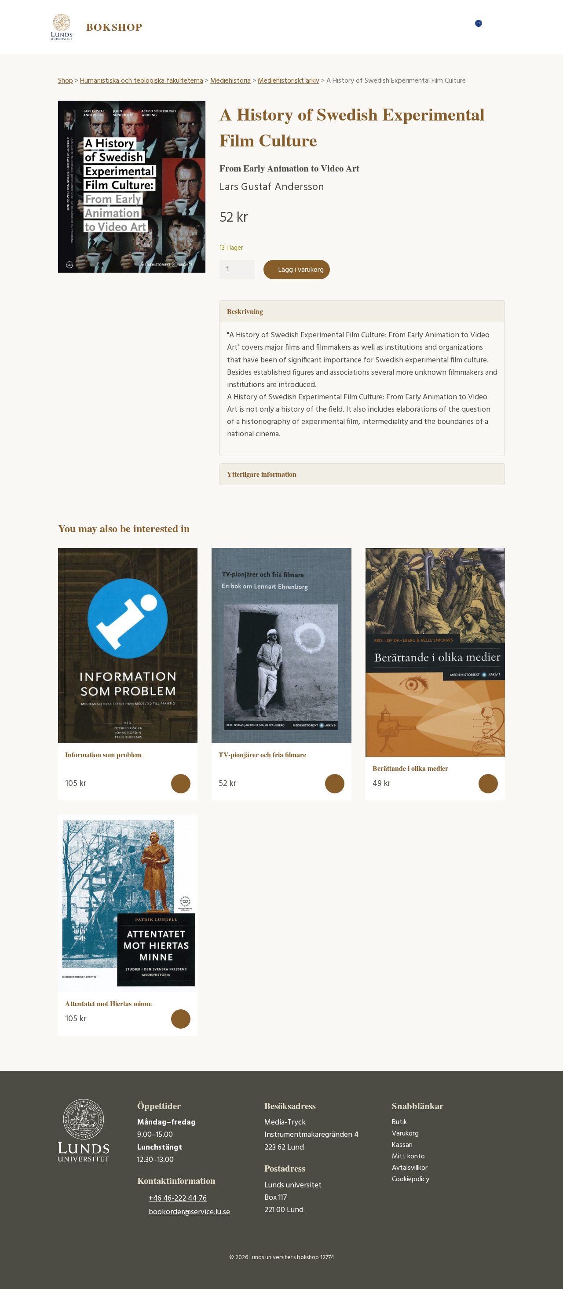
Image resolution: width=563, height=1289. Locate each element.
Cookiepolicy (410, 1179)
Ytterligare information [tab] (261, 474)
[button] (180, 783)
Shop (65, 81)
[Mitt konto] (492, 27)
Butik (399, 1122)
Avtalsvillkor (410, 1168)
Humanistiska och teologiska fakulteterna (141, 81)
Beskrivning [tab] (245, 311)
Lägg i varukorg (301, 270)
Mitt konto (408, 1156)
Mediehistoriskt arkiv (288, 81)
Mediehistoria (230, 81)
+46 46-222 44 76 (178, 1198)
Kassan (402, 1145)
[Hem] (457, 27)
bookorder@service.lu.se (189, 1212)
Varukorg (405, 1133)
